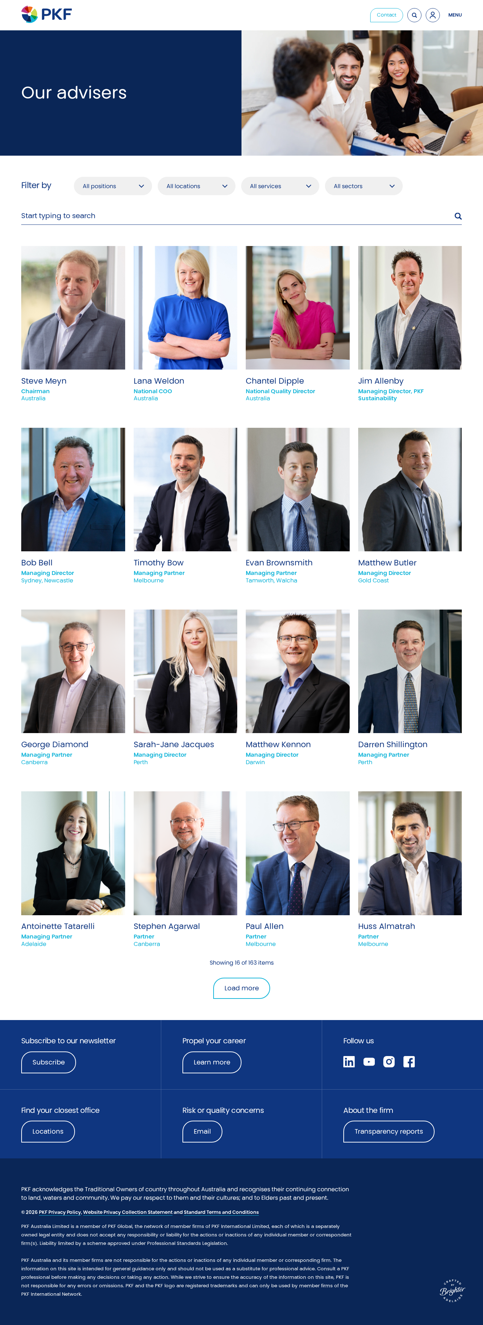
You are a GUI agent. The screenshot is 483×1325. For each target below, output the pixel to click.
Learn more (218, 1064)
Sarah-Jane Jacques (174, 744)
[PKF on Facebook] (409, 1061)
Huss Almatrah (386, 926)
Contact (386, 15)
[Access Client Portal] (433, 15)
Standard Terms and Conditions (221, 1212)
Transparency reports (389, 1131)
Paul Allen (265, 926)
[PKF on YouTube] (369, 1061)
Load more (242, 988)
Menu (455, 15)
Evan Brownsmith (279, 562)
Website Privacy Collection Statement (128, 1212)
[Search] (414, 15)
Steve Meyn (43, 380)
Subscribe (49, 1062)
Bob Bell (37, 562)
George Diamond (54, 744)
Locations (48, 1131)
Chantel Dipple (275, 380)
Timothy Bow (159, 562)
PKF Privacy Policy (60, 1212)
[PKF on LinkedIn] (349, 1061)
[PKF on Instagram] (389, 1061)
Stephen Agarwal (167, 926)
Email (202, 1131)
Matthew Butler (387, 562)
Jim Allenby (381, 380)
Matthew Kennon (278, 744)
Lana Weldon (159, 380)
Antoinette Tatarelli (58, 926)
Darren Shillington (392, 744)
